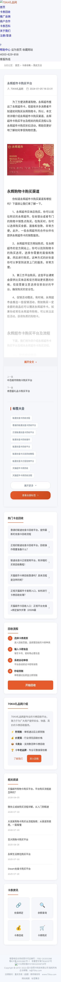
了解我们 (18, 758)
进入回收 (34, 758)
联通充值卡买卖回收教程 (23, 454)
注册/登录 (5, 35)
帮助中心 (5, 49)
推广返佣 (5, 16)
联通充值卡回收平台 (21, 446)
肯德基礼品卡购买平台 (18, 391)
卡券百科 (5, 26)
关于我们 (5, 30)
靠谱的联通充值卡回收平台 (24, 425)
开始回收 (30, 685)
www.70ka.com (49, 974)
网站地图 (26, 978)
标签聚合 (35, 978)
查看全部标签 (29, 495)
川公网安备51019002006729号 (32, 964)
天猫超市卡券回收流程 (22, 475)
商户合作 (5, 21)
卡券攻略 (26, 65)
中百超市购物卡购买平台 (19, 380)
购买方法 (37, 65)
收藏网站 (27, 49)
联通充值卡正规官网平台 (23, 461)
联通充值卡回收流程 (21, 418)
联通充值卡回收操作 (21, 439)
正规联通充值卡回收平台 (23, 432)
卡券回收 (5, 11)
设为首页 (16, 49)
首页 (2, 7)
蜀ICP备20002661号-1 (19, 961)
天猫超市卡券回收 (20, 468)
